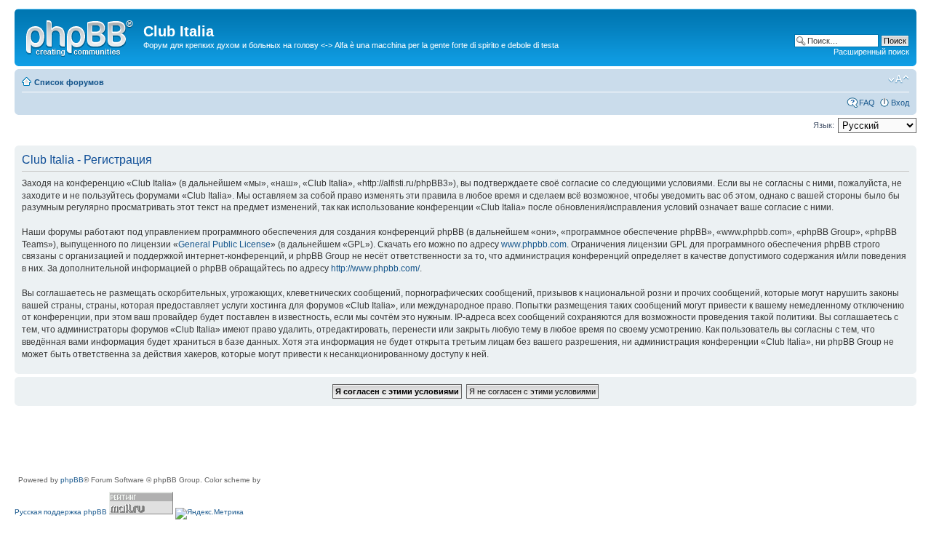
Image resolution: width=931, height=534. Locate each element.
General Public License (224, 244)
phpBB (72, 480)
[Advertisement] (279, 441)
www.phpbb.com (534, 244)
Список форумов (69, 82)
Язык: (823, 125)
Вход (900, 102)
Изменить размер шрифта (898, 79)
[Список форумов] (80, 35)
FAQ (867, 102)
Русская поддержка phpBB (61, 512)
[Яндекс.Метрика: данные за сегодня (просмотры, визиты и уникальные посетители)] (209, 513)
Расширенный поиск (871, 51)
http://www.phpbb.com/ (375, 268)
